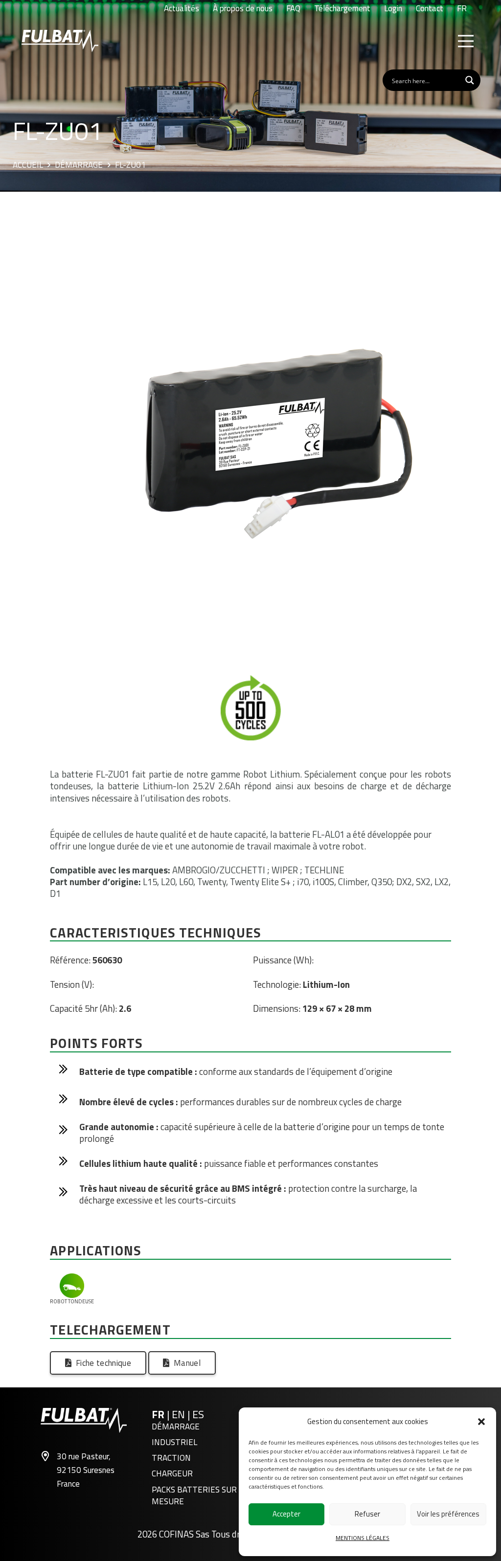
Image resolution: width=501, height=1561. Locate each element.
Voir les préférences (448, 1513)
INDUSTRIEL (174, 1442)
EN (179, 1414)
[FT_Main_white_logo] (60, 41)
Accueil (28, 165)
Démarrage (79, 165)
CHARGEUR (172, 1473)
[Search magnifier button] (470, 80)
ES (198, 1414)
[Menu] (465, 41)
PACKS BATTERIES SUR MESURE (194, 1495)
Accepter (286, 1513)
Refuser (367, 1513)
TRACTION (171, 1457)
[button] (481, 1422)
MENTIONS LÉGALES (362, 1537)
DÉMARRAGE (176, 1426)
